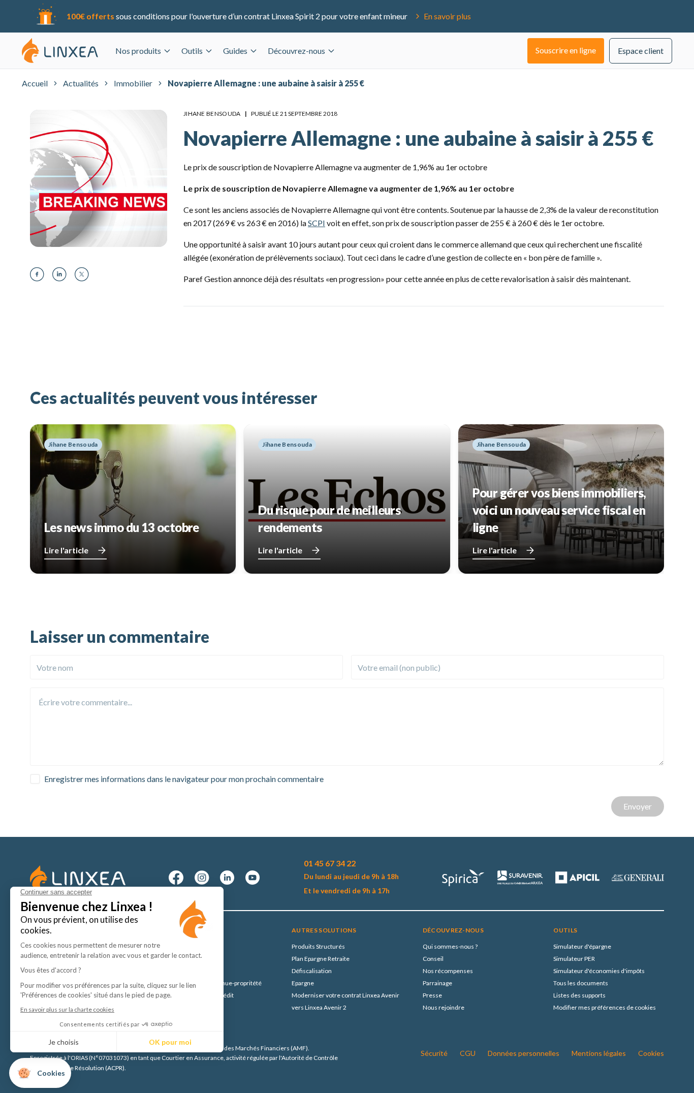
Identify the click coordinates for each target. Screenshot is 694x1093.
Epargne (303, 983)
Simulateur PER (574, 958)
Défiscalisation (312, 971)
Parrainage (437, 983)
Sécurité (434, 1053)
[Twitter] (82, 274)
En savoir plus (447, 16)
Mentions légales (599, 1053)
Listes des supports (579, 995)
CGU (468, 1053)
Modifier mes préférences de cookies (604, 1007)
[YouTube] (252, 877)
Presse (432, 995)
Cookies (651, 1053)
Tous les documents (580, 983)
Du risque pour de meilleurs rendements (329, 519)
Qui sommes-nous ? (450, 946)
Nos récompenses (448, 971)
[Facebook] (37, 274)
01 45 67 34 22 (330, 863)
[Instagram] (201, 877)
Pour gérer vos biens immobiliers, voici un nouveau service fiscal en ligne (559, 510)
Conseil (433, 958)
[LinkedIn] (59, 274)
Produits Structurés (318, 946)
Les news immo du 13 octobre (121, 527)
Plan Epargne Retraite (321, 958)
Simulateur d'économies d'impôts (599, 971)
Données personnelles (523, 1053)
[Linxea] (60, 50)
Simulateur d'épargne (582, 946)
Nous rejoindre (443, 1007)
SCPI (316, 223)
